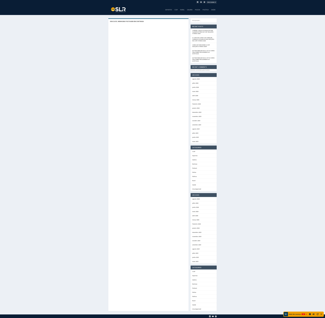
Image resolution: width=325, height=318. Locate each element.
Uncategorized (196, 189)
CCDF (176, 10)
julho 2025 (195, 133)
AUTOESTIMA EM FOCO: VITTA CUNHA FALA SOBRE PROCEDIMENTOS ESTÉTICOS (203, 52)
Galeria (189, 10)
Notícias (194, 164)
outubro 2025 (196, 120)
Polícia (197, 10)
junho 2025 (195, 137)
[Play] (310, 314)
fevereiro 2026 (196, 104)
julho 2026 (195, 83)
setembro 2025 (196, 125)
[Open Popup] (317, 314)
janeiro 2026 (195, 108)
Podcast (194, 168)
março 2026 (195, 100)
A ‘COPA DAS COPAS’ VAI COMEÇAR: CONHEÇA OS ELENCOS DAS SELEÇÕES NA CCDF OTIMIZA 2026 (203, 39)
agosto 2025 (196, 129)
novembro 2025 (196, 116)
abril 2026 (195, 95)
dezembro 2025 (196, 112)
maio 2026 (195, 91)
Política (206, 10)
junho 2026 (195, 87)
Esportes (168, 10)
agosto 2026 (196, 79)
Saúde (213, 10)
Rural (182, 10)
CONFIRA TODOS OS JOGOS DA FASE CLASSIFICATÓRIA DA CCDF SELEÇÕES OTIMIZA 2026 (202, 32)
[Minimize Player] (321, 314)
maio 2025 (195, 141)
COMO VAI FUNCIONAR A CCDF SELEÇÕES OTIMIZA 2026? (201, 45)
